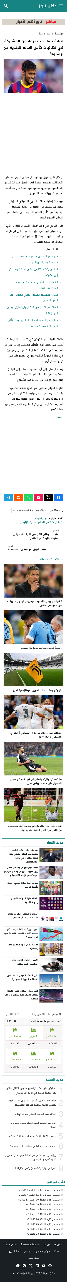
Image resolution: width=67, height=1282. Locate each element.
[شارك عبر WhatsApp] (28, 497)
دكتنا (56, 1251)
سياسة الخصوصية (30, 1244)
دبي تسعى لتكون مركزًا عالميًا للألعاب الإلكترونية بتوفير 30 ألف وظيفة (21, 995)
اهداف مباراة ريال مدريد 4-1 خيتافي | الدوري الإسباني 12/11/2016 (36, 735)
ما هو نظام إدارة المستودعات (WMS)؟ (22, 947)
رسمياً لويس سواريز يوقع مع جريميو (41, 648)
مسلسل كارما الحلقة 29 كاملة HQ (43, 1204)
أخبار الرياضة (44, 33)
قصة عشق (33, 1258)
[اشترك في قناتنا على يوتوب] (43, 1265)
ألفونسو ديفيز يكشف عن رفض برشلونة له (35, 1168)
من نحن (46, 1244)
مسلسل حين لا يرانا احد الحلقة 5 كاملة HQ (38, 1190)
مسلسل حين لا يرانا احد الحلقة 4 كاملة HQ (38, 1195)
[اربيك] (33, 24)
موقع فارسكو (43, 1251)
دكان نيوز (48, 6)
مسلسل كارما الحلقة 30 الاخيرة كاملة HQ (39, 1199)
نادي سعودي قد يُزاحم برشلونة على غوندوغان (33, 1146)
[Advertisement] (33, 130)
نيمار (23, 522)
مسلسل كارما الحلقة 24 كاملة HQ (43, 1229)
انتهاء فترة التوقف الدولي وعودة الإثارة (24, 900)
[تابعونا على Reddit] (50, 1265)
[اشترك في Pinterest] (24, 1265)
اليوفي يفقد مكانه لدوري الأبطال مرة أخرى (37, 690)
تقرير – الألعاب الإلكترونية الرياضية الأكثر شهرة (25, 962)
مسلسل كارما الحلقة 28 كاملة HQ (43, 1209)
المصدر (59, 417)
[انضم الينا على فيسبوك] (17, 1265)
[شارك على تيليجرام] (8, 497)
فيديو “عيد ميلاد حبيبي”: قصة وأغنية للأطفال (22, 885)
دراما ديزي (13, 1251)
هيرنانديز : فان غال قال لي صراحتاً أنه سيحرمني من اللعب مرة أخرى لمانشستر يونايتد (35, 828)
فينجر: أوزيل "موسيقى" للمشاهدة (27, 548)
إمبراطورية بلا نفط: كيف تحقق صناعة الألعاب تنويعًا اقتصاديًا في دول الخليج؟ (21, 933)
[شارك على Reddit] (18, 497)
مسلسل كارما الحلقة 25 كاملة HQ (43, 1224)
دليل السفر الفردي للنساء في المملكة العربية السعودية (22, 977)
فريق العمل (11, 1244)
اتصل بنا (58, 1244)
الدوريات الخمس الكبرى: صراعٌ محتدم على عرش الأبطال (23, 916)
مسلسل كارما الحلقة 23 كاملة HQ (43, 1234)
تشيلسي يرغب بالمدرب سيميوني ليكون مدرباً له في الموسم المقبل (34, 603)
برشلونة (39, 519)
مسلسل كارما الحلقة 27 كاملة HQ (43, 1214)
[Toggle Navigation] (61, 6)
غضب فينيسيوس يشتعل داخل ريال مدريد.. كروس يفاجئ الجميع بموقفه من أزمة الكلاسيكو (21, 871)
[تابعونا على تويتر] (30, 1265)
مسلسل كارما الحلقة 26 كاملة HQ (43, 1219)
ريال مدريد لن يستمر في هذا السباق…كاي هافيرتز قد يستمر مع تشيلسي (31, 1157)
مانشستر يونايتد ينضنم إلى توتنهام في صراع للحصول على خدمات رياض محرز (36, 781)
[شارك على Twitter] (48, 497)
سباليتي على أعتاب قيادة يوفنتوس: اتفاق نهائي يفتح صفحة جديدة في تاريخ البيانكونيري (23, 856)
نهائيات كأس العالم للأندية (45, 522)
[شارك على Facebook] (58, 497)
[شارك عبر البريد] (38, 497)
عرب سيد (27, 1251)
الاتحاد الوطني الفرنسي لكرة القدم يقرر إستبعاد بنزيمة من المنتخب (36, 534)
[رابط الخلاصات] (37, 1265)
